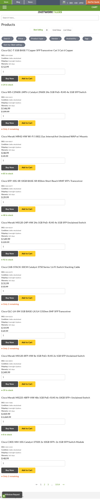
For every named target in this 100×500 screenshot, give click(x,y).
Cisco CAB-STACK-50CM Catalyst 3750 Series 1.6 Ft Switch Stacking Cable (40, 267)
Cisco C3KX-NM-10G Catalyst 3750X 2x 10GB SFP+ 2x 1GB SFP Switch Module (42, 442)
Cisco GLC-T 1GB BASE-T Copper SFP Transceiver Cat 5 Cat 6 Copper (37, 50)
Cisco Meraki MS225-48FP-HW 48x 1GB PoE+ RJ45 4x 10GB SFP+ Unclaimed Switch (45, 398)
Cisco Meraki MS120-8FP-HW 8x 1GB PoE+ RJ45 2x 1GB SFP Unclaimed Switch (43, 356)
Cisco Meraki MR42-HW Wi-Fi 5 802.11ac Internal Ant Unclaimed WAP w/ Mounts (44, 137)
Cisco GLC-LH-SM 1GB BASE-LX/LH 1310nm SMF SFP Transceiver (36, 311)
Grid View (57, 30)
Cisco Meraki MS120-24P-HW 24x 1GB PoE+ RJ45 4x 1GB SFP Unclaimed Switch (43, 223)
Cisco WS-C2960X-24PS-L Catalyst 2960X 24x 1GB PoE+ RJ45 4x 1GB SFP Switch (43, 92)
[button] (7, 39)
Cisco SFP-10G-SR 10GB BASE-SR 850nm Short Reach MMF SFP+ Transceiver (42, 181)
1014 (57, 485)
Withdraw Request (12, 495)
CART (94, 7)
